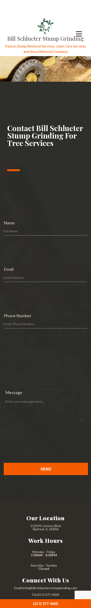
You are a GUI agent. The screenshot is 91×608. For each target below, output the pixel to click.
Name (9, 222)
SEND (46, 469)
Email (9, 269)
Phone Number (18, 315)
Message (13, 392)
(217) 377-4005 (45, 603)
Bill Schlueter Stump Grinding (45, 38)
